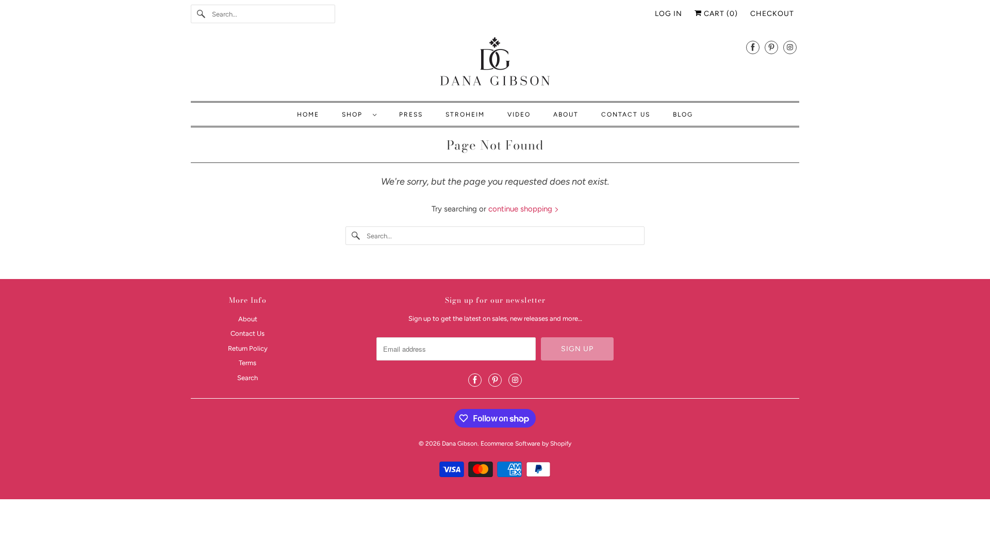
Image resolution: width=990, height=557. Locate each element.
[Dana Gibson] (495, 63)
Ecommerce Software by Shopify (526, 443)
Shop (355, 114)
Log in (668, 13)
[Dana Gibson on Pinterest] (771, 47)
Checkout (772, 13)
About (566, 114)
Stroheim (465, 114)
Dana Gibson (459, 443)
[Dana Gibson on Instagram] (790, 47)
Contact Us (625, 114)
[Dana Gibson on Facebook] (753, 47)
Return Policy (248, 348)
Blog (683, 114)
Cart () (720, 13)
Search (247, 378)
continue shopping (521, 209)
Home (308, 114)
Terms (247, 363)
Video (519, 114)
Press (411, 114)
